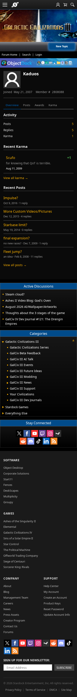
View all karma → (15, 178)
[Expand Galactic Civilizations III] (3, 342)
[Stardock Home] (15, 4)
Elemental (9, 527)
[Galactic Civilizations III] (38, 27)
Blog (6, 592)
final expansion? (16, 238)
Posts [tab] (26, 105)
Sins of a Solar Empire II (18, 538)
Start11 (8, 479)
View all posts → (15, 265)
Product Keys (52, 603)
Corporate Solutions (16, 473)
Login (39, 54)
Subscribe (64, 668)
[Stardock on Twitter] (19, 433)
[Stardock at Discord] (31, 441)
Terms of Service (35, 690)
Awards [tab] (39, 105)
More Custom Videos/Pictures (27, 211)
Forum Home (9, 54)
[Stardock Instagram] (50, 433)
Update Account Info (57, 615)
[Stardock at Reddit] (23, 441)
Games (8, 513)
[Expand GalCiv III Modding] (7, 377)
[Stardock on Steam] (58, 433)
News (6, 609)
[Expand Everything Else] (3, 413)
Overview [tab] (12, 105)
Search (26, 54)
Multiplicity (10, 496)
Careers (8, 603)
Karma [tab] (53, 105)
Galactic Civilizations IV (17, 532)
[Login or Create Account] (58, 4)
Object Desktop (13, 468)
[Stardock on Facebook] (27, 433)
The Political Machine (16, 550)
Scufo (10, 157)
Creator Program (14, 620)
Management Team (15, 597)
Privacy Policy (13, 690)
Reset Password (54, 609)
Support (51, 578)
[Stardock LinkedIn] (46, 441)
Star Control (11, 544)
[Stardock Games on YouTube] (34, 433)
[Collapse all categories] (73, 340)
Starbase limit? (15, 224)
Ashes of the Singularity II (19, 521)
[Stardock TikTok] (38, 441)
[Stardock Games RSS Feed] (54, 441)
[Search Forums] (72, 4)
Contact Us (10, 626)
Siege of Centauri (14, 561)
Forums (8, 632)
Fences (7, 485)
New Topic (62, 46)
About (7, 586)
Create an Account (55, 597)
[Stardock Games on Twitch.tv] (42, 433)
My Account (51, 592)
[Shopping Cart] (65, 4)
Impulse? (10, 198)
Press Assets (11, 615)
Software (11, 460)
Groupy (8, 502)
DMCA (53, 690)
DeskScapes (10, 490)
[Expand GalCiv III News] (7, 383)
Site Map (66, 690)
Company (11, 578)
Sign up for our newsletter (26, 660)
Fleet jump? (12, 251)
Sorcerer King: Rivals (16, 567)
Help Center (51, 586)
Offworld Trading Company (20, 556)
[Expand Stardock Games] (3, 407)
